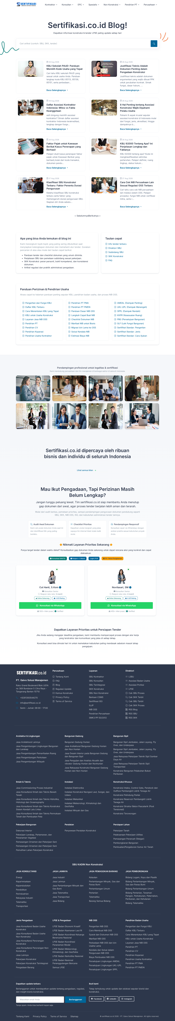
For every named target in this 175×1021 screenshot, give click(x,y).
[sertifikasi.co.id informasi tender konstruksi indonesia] (26, 4)
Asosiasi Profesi (136, 685)
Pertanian (93, 892)
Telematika (21, 902)
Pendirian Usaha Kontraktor (38, 335)
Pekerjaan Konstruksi (26, 959)
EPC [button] (80, 4)
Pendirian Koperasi (34, 331)
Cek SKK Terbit (136, 697)
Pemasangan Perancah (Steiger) (128, 838)
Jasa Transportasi (61, 897)
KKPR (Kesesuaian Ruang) (129, 315)
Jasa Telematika (60, 892)
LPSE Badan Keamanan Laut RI (67, 930)
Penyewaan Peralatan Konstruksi (80, 830)
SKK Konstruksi (115, 256)
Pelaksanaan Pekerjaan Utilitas (128, 834)
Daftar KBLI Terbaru (34, 307)
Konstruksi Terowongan (124, 813)
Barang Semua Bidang (99, 901)
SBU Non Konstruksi (98, 693)
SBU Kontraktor (96, 676)
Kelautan (93, 877)
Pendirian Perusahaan (99, 713)
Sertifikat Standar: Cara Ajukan (132, 335)
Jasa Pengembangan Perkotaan (31, 757)
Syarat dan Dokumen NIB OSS (103, 934)
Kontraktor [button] (50, 4)
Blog (58, 685)
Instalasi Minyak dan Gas (77, 810)
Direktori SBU (114, 248)
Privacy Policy (62, 697)
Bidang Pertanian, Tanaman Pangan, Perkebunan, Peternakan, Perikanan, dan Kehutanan (142, 895)
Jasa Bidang (58, 901)
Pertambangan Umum (99, 888)
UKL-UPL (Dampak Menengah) (132, 307)
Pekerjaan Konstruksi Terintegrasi (32, 963)
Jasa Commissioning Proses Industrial (34, 788)
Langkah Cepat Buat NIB (83, 315)
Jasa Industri (59, 877)
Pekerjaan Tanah (121, 830)
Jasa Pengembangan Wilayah (30, 761)
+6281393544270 (29, 697)
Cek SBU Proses (136, 693)
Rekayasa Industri (24, 898)
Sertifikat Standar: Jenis (128, 331)
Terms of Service (64, 701)
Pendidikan (21, 889)
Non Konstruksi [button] (111, 4)
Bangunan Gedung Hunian (77, 742)
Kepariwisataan (23, 881)
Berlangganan (75, 999)
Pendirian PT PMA (80, 303)
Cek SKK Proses (136, 705)
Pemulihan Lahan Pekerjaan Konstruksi (34, 850)
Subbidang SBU (115, 252)
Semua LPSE (59, 967)
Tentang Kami (62, 676)
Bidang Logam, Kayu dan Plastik (141, 877)
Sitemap (74, 1016)
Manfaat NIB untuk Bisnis (83, 323)
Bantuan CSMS (96, 697)
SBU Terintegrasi (97, 685)
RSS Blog (133, 709)
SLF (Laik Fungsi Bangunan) (130, 323)
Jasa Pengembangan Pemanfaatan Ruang (36, 753)
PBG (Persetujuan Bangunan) (131, 319)
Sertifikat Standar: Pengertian (131, 327)
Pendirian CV (31, 327)
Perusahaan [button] (149, 4)
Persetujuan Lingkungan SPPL (103, 969)
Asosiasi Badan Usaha (139, 680)
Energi (19, 877)
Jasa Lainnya (59, 881)
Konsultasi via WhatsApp (51, 605)
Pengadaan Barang (25, 967)
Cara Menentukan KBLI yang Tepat (42, 311)
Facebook (98, 999)
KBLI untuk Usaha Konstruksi (39, 315)
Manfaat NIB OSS (97, 938)
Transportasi (22, 906)
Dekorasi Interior (24, 830)
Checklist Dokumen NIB (82, 319)
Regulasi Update (63, 689)
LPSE (131, 689)
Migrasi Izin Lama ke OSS (83, 327)
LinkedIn (113, 999)
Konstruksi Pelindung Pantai (126, 795)
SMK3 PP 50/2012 (98, 717)
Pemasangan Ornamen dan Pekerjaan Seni (36, 842)
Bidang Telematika (134, 903)
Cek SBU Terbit (136, 701)
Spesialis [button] (93, 4)
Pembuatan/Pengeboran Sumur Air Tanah (133, 847)
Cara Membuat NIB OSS (100, 930)
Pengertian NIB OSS (98, 926)
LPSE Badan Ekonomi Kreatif (66, 926)
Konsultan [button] (66, 4)
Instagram (128, 999)
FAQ (110, 260)
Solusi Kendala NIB (80, 331)
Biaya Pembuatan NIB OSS (101, 957)
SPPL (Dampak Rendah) (128, 311)
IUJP (91, 705)
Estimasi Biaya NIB (80, 335)
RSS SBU (133, 713)
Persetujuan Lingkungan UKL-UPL (105, 965)
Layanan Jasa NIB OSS (36, 319)
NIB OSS (93, 709)
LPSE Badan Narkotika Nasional (68, 956)
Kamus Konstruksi (64, 693)
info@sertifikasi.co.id (30, 703)
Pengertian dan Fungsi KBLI (38, 303)
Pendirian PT (31, 323)
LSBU (131, 676)
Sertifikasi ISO (95, 701)
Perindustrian (22, 893)
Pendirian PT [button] (131, 4)
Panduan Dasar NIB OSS (83, 311)
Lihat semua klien (85, 470)
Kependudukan (23, 885)
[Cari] (154, 43)
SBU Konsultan (96, 680)
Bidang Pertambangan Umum (140, 888)
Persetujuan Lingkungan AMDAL (104, 961)
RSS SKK (133, 717)
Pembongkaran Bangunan (125, 843)
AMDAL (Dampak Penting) (129, 303)
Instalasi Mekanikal (74, 799)
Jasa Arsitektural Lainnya (28, 742)
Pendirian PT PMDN (80, 307)
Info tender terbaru (117, 244)
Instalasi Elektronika (74, 788)
